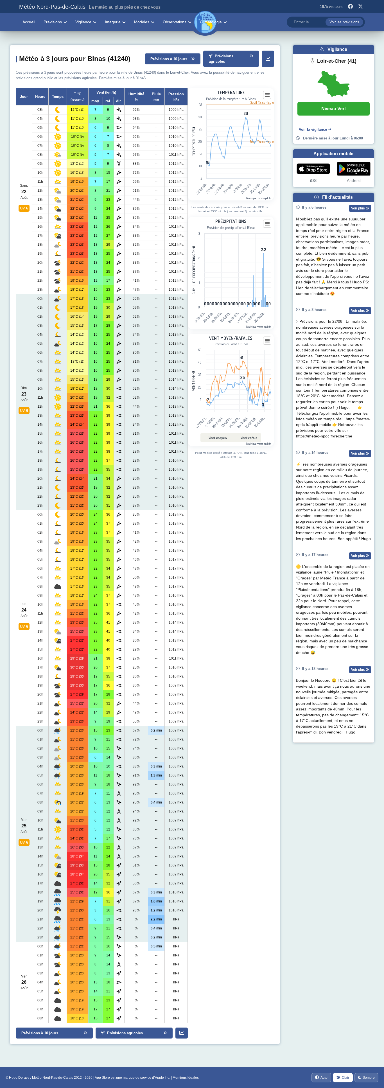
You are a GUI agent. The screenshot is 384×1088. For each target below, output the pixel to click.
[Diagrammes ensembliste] (268, 59)
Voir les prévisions (344, 22)
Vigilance (83, 22)
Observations (174, 22)
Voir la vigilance (313, 129)
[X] (360, 7)
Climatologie (211, 22)
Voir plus (358, 208)
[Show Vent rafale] (246, 437)
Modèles (141, 22)
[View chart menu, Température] (267, 95)
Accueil (28, 22)
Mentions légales (186, 1078)
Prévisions (53, 22)
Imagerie (113, 22)
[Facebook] (350, 7)
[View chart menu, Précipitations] (267, 224)
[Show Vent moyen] (215, 437)
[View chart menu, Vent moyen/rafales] (267, 341)
